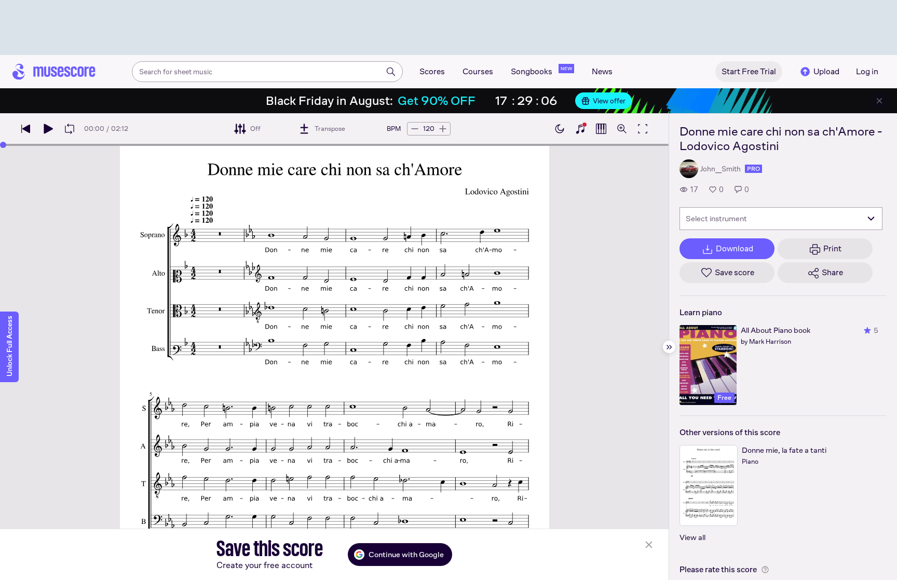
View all (692, 537)
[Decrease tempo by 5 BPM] (415, 129)
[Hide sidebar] (669, 347)
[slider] (3, 145)
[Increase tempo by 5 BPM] (443, 129)
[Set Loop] (69, 128)
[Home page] (54, 71)
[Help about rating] (765, 569)
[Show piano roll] (601, 128)
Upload (826, 71)
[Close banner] (879, 100)
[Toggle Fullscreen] (642, 128)
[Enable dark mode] (559, 128)
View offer (609, 101)
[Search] (390, 72)
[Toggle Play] (47, 128)
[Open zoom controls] (621, 128)
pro (753, 168)
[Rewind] (26, 128)
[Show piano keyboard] (580, 128)
